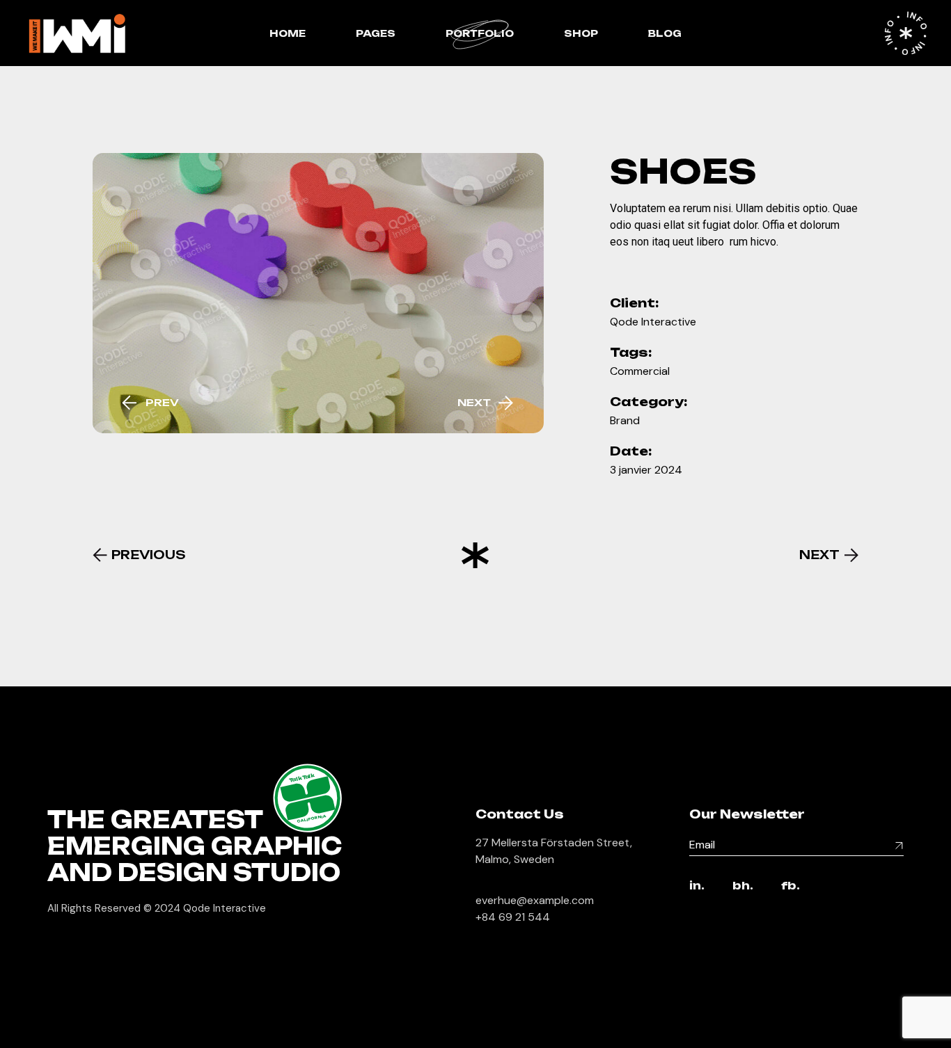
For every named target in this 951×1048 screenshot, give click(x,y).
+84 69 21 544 (512, 917)
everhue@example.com (534, 900)
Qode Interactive (653, 321)
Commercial (640, 371)
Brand (625, 420)
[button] (149, 402)
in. (697, 886)
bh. (742, 886)
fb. (790, 886)
